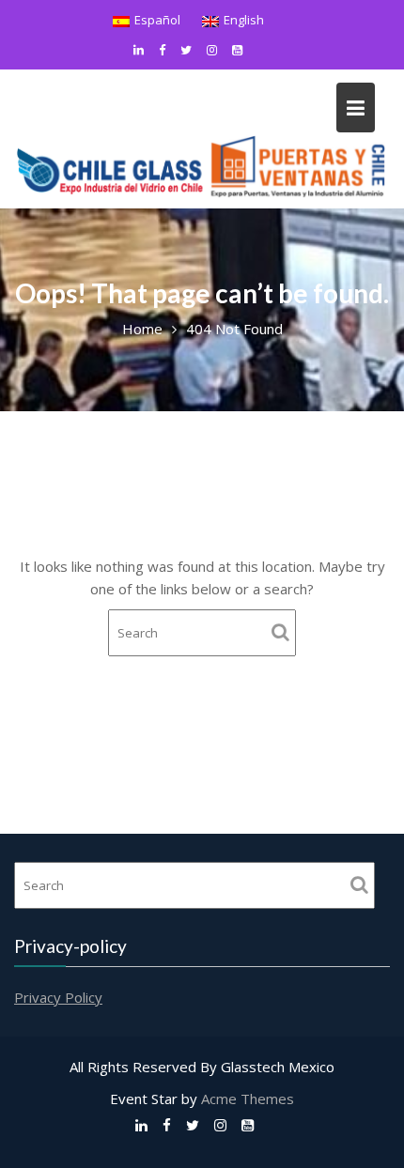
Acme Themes (247, 1098)
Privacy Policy (58, 997)
